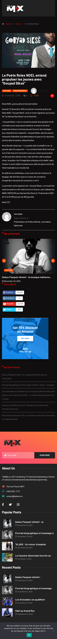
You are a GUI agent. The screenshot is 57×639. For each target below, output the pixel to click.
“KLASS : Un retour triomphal (30, 544)
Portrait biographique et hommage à (34, 533)
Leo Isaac (42, 91)
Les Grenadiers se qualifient (30, 599)
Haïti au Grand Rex (25, 610)
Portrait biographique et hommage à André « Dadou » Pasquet (28, 385)
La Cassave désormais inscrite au (33, 555)
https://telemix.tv (21, 218)
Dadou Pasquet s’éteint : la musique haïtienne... (27, 277)
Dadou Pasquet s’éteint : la (29, 521)
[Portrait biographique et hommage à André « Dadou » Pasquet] (7, 535)
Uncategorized (20, 91)
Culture (18, 24)
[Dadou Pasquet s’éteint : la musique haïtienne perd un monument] (7, 523)
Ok (29, 635)
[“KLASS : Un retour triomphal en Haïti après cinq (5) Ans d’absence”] (7, 546)
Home (8, 24)
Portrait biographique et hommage (33, 588)
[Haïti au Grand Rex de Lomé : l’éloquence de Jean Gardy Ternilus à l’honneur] (7, 612)
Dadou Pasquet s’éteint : (28, 577)
